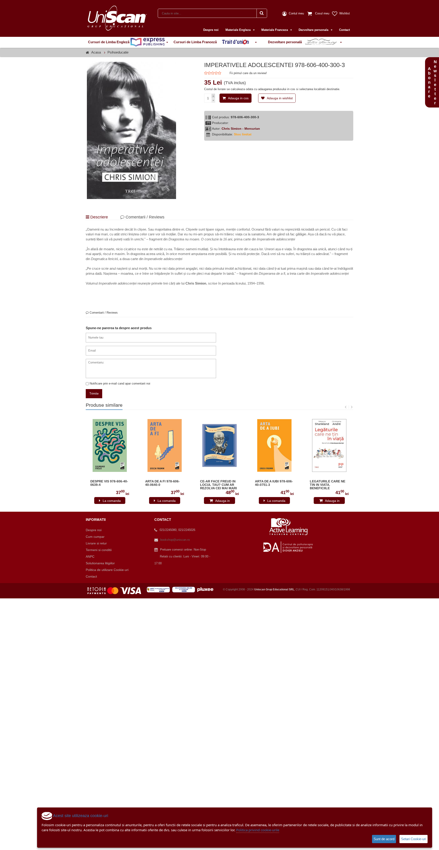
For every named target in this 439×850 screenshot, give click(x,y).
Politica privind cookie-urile (257, 830)
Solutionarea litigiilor (100, 563)
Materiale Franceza (275, 30)
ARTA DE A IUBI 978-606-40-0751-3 (274, 483)
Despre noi (211, 30)
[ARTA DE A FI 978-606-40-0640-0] (165, 445)
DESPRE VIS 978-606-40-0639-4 (109, 483)
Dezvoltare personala (314, 30)
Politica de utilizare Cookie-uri (107, 570)
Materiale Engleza (238, 30)
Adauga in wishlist (280, 98)
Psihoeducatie (117, 52)
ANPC (90, 556)
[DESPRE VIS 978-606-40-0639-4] (110, 445)
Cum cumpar (95, 536)
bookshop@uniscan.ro (175, 539)
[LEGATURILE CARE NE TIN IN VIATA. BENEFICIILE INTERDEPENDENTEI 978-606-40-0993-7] (329, 445)
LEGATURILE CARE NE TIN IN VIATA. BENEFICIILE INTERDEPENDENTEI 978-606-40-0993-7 (327, 485)
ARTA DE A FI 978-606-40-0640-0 (162, 483)
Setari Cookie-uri (413, 839)
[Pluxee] (206, 589)
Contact (344, 30)
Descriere (98, 217)
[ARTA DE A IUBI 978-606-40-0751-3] (274, 445)
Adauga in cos (238, 98)
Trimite (94, 393)
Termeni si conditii (99, 550)
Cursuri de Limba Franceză (196, 42)
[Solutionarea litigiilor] (184, 589)
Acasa (96, 52)
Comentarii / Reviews (144, 217)
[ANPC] (159, 589)
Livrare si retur (96, 543)
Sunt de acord (384, 839)
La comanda (112, 501)
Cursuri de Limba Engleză (109, 42)
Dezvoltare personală (285, 42)
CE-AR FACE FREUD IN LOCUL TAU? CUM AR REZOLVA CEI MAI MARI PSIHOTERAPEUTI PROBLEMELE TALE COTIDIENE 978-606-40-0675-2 (218, 485)
